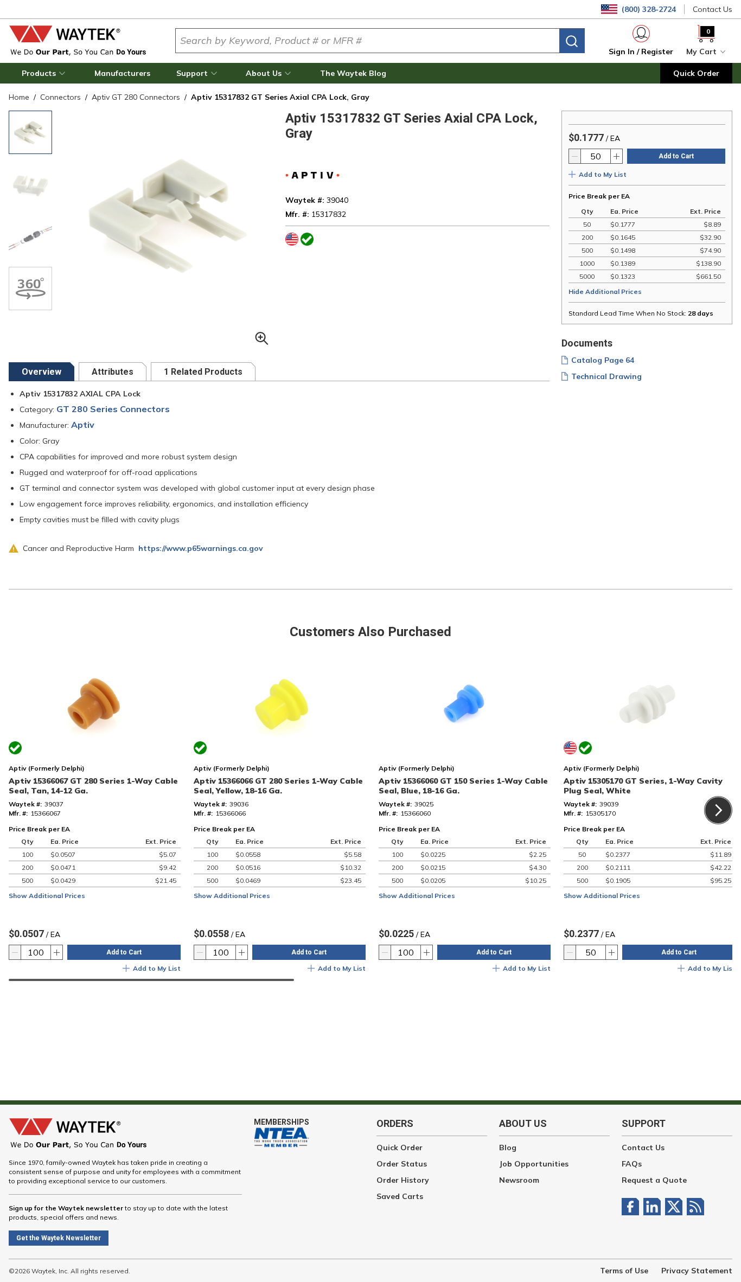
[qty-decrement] (575, 156)
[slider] (151, 980)
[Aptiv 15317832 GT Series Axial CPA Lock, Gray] (30, 236)
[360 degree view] (30, 288)
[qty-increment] (616, 156)
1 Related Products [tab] (203, 372)
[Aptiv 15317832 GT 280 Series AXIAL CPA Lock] (30, 132)
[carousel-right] (718, 810)
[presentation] (41, 371)
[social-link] (632, 1206)
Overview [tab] (41, 372)
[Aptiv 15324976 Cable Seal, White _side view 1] (30, 184)
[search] (571, 41)
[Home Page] (83, 40)
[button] (45, 73)
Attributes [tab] (112, 372)
